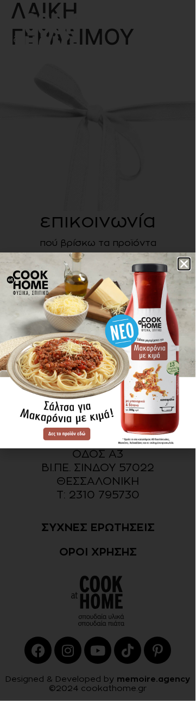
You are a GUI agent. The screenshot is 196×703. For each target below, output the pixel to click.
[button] (184, 263)
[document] (97, 350)
